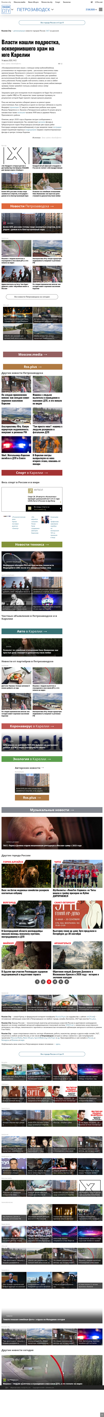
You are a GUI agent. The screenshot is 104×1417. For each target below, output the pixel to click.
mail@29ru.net (25, 1388)
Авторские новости (27, 767)
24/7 (47, 31)
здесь (58, 1044)
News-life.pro (28, 1038)
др (59, 1038)
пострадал (57, 127)
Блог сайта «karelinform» (11, 63)
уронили (41, 122)
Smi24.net (5, 238)
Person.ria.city (46, 2)
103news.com (50, 1388)
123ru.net (98, 2)
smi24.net (90, 1016)
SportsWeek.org (40, 1038)
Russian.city (6, 2)
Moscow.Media (16, 1038)
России (91, 1038)
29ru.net (6, 305)
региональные (19, 31)
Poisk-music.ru (6, 1156)
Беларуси (5, 1040)
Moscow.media (19, 2)
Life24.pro (52, 1038)
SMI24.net (70, 1025)
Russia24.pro (19, 772)
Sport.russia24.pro (8, 575)
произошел (14, 107)
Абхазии (14, 1040)
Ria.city (4, 145)
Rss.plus (92, 1019)
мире (22, 1040)
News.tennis (6, 1224)
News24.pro (6, 1108)
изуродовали (31, 130)
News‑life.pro (33, 2)
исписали (21, 112)
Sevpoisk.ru (5, 1270)
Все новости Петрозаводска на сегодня (32, 296)
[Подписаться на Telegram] (91, 2)
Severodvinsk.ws (7, 1202)
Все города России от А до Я (52, 22)
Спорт (57, 2)
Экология (66, 2)
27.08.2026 (90, 9)
